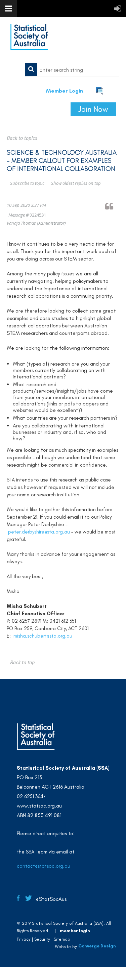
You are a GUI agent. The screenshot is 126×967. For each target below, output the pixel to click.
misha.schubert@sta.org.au (42, 636)
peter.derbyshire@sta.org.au (39, 532)
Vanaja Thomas (21, 223)
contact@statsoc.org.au (43, 866)
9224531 (38, 215)
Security (42, 939)
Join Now (93, 109)
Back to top (22, 662)
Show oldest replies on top (76, 183)
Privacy (24, 939)
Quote (112, 206)
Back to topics (22, 137)
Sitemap (62, 939)
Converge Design (97, 946)
